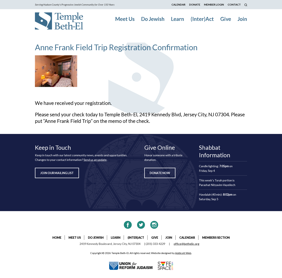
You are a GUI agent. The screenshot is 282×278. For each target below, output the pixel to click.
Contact (234, 4)
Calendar (178, 4)
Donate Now (160, 173)
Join (242, 19)
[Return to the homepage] (59, 21)
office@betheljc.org (186, 244)
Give (225, 19)
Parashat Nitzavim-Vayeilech (217, 185)
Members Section (216, 237)
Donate (194, 4)
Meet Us (125, 19)
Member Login (214, 4)
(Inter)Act (202, 19)
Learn (177, 19)
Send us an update (95, 160)
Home (56, 237)
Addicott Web (183, 253)
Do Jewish (152, 19)
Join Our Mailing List (57, 173)
